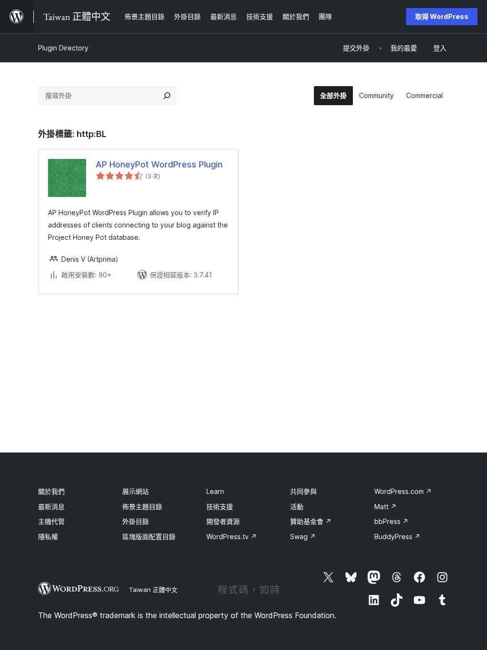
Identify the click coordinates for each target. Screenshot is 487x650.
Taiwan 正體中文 (153, 589)
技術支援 (219, 506)
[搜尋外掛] (166, 95)
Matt (385, 506)
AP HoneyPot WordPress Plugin (159, 164)
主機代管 (51, 521)
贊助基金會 (310, 521)
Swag (303, 536)
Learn (215, 491)
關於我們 (51, 491)
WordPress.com (403, 491)
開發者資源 (223, 521)
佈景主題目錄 (142, 506)
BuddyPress (397, 536)
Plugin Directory (63, 48)
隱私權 (48, 536)
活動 (296, 506)
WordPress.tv (231, 536)
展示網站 (135, 491)
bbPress (391, 521)
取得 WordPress (441, 16)
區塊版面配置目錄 (148, 536)
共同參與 (303, 491)
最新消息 (51, 506)
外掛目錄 (135, 521)
